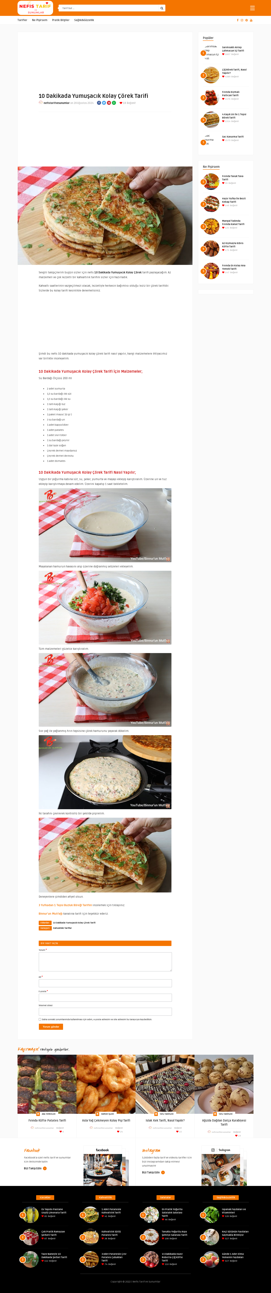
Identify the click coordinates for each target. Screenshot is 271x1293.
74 (105, 1264)
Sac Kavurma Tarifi (233, 136)
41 (105, 1216)
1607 (227, 54)
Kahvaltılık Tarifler (62, 928)
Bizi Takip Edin (33, 1168)
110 (166, 1264)
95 (226, 183)
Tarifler (22, 20)
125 (227, 227)
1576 (227, 99)
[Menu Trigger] (252, 8)
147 (227, 272)
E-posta (43, 991)
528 (226, 1216)
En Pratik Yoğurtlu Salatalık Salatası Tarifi (172, 1213)
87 (45, 1238)
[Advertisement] (105, 59)
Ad (41, 976)
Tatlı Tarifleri (166, 1114)
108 (166, 1238)
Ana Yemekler (48, 1114)
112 (46, 1261)
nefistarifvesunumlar (57, 103)
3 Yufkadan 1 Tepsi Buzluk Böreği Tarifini (65, 905)
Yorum (43, 950)
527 (226, 1238)
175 (227, 250)
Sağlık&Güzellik (84, 20)
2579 (227, 140)
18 (124, 103)
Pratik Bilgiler (61, 20)
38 (105, 1238)
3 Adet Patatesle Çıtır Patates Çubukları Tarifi (114, 1257)
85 (45, 1216)
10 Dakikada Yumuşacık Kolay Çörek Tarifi (74, 922)
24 (121, 1131)
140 (227, 205)
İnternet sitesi (46, 1005)
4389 (227, 76)
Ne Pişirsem (39, 20)
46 (166, 1219)
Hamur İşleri (107, 1114)
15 (180, 1131)
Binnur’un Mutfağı (50, 913)
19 (239, 1135)
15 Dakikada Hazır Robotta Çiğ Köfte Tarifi (172, 1257)
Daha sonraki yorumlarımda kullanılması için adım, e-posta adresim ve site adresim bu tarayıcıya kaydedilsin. (97, 1019)
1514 (227, 121)
